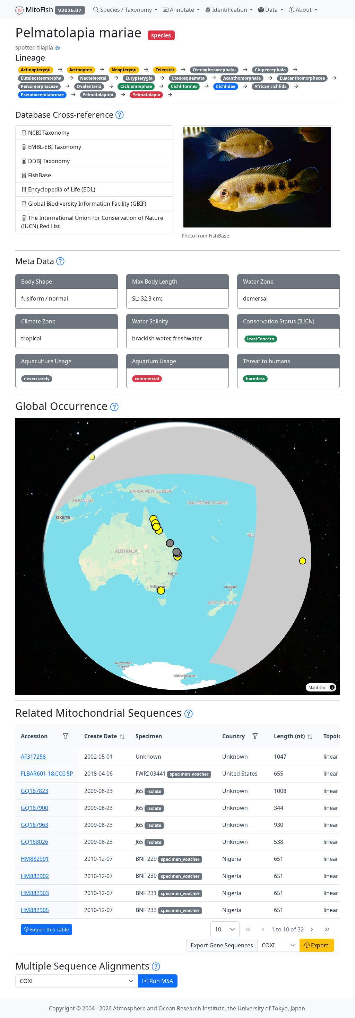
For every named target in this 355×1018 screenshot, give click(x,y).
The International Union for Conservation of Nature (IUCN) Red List (92, 222)
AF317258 (33, 756)
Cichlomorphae (136, 86)
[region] (177, 556)
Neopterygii (124, 70)
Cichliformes (184, 86)
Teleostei (165, 70)
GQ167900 (34, 808)
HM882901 (35, 859)
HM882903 (35, 893)
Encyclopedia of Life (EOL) (61, 189)
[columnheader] (104, 736)
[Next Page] (312, 929)
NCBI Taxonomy (48, 132)
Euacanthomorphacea (302, 78)
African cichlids (270, 86)
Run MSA (160, 981)
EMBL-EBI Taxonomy (54, 147)
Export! (320, 945)
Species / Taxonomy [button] (126, 10)
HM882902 (35, 876)
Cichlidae (225, 86)
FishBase (39, 175)
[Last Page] (327, 929)
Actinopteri (81, 70)
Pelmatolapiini (98, 95)
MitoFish (52, 9)
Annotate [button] (182, 10)
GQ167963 (34, 825)
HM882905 (35, 910)
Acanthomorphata (242, 78)
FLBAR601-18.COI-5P (47, 773)
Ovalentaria (89, 86)
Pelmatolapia (146, 95)
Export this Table (49, 929)
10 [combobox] (218, 929)
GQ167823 (34, 791)
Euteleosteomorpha (41, 78)
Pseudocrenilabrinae (42, 95)
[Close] (343, 12)
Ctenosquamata (188, 78)
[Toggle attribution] (332, 687)
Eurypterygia (139, 78)
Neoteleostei (93, 78)
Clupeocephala (270, 70)
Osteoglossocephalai (214, 70)
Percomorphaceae (39, 86)
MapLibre (318, 687)
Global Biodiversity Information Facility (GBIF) (86, 203)
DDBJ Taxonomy (48, 161)
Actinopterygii (36, 70)
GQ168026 (34, 842)
